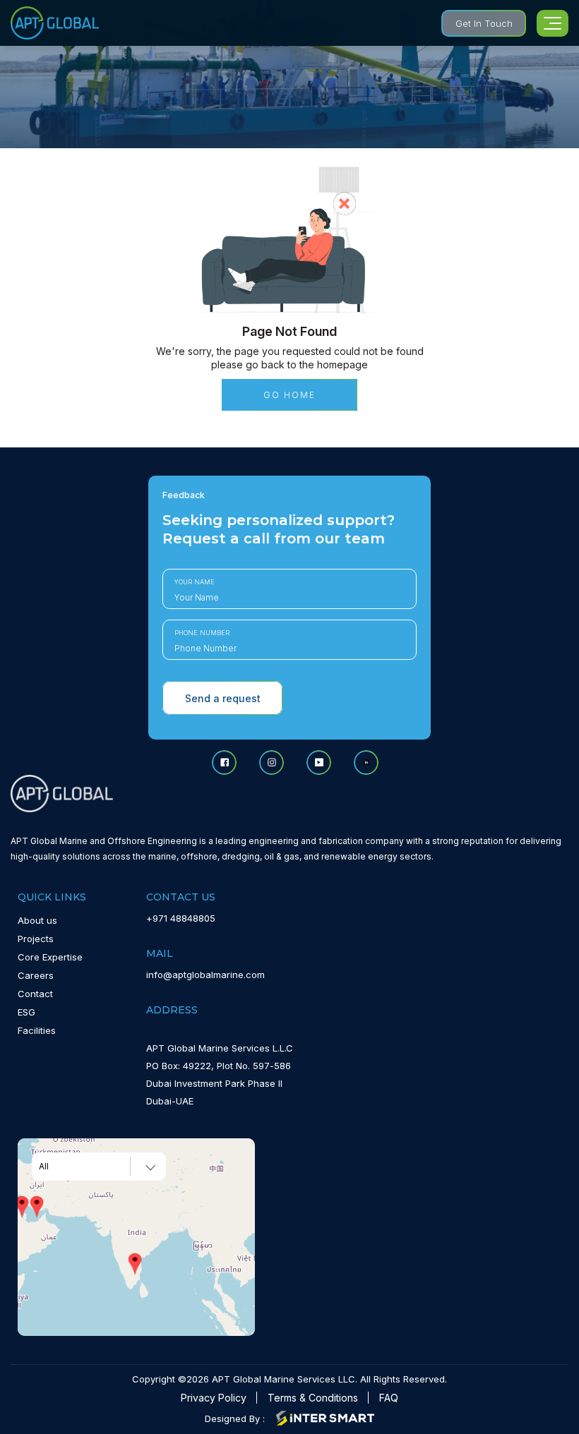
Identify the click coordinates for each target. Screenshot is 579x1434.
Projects (36, 938)
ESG (26, 1012)
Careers (36, 975)
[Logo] (55, 23)
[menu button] (552, 23)
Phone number (201, 633)
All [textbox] (44, 1166)
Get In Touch (484, 23)
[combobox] (99, 1166)
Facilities (37, 1030)
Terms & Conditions (313, 1398)
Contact (35, 993)
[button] (37, 1206)
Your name (194, 582)
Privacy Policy (213, 1398)
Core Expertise (50, 957)
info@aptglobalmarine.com (205, 974)
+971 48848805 (180, 918)
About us (37, 920)
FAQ (388, 1398)
